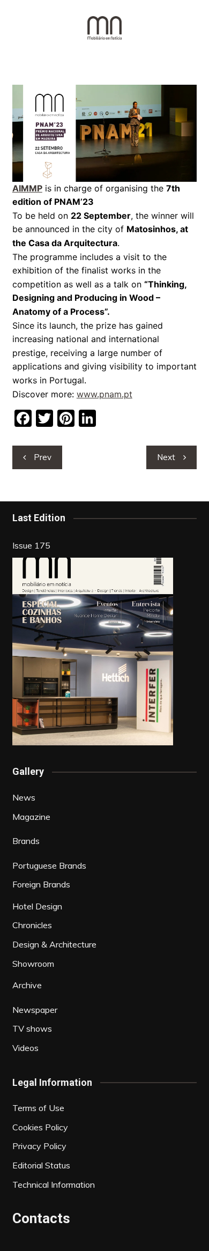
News (23, 797)
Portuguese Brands (49, 865)
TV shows (32, 1028)
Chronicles (32, 925)
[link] (27, 188)
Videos (25, 1047)
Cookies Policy (40, 1127)
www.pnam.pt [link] (104, 394)
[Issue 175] (92, 651)
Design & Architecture (54, 944)
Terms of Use (38, 1107)
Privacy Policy (39, 1146)
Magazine (31, 816)
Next (166, 457)
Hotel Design (37, 906)
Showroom (33, 963)
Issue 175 (31, 545)
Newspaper (34, 1009)
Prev (42, 457)
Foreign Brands (41, 884)
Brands (26, 840)
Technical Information (53, 1184)
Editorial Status (41, 1165)
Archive (27, 985)
